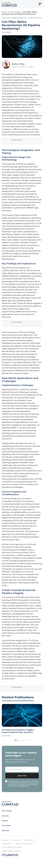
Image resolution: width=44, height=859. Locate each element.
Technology (15, 12)
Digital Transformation (15, 18)
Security (5, 816)
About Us (5, 840)
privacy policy (24, 786)
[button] (13, 740)
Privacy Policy (7, 844)
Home (4, 12)
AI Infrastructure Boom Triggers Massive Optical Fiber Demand (18, 731)
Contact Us (16, 840)
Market (5, 821)
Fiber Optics (35, 18)
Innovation (6, 825)
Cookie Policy (29, 840)
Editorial (5, 830)
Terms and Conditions (24, 844)
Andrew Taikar (18, 64)
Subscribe (22, 775)
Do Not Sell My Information (12, 847)
